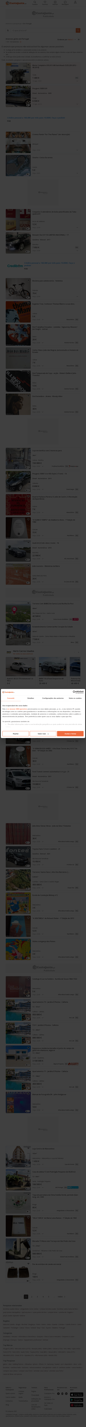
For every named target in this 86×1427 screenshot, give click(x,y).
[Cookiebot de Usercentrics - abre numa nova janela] (74, 692)
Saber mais (42, 734)
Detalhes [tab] (30, 698)
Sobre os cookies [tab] (75, 698)
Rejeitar (16, 734)
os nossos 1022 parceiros (17, 709)
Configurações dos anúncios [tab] (53, 698)
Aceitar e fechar (70, 734)
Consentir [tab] (10, 698)
